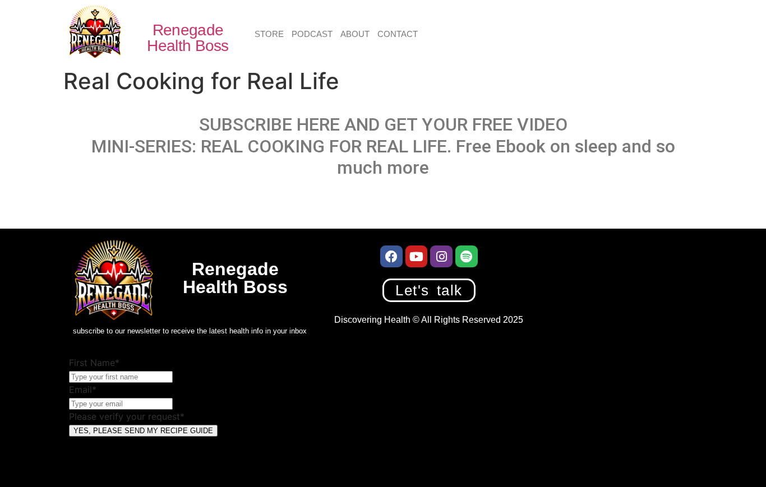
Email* (82, 389)
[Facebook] (391, 256)
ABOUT (355, 34)
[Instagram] (441, 256)
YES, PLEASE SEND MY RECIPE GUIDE (143, 430)
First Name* (94, 362)
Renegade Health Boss (187, 37)
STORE (269, 34)
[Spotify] (466, 256)
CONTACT (397, 34)
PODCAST (312, 34)
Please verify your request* (126, 416)
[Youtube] (416, 256)
